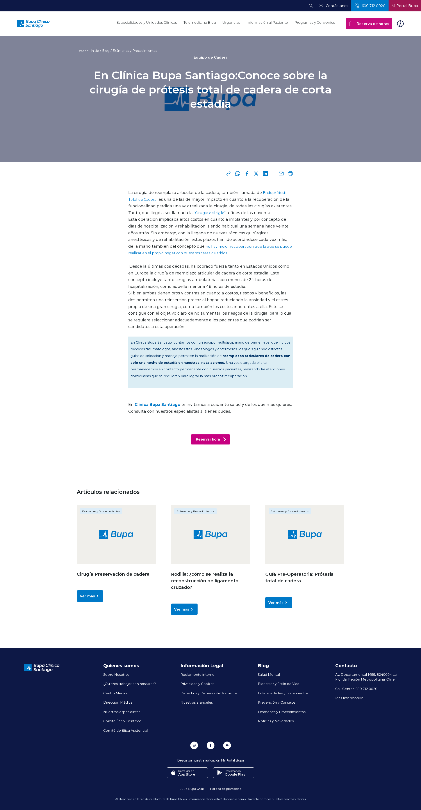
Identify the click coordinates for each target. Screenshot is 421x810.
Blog (105, 50)
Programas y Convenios (314, 22)
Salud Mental (269, 674)
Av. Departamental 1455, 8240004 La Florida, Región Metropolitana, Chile (366, 677)
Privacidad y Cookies (197, 683)
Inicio (95, 50)
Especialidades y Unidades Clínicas (146, 22)
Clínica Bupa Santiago (157, 404)
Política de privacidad (225, 788)
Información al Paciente (267, 22)
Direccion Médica (117, 702)
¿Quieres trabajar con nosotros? (129, 683)
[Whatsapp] (237, 173)
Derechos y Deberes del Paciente (208, 693)
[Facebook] (246, 173)
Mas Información (349, 698)
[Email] (281, 174)
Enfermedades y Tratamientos (283, 693)
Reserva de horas (373, 23)
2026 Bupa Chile (192, 788)
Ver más (87, 596)
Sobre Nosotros (116, 674)
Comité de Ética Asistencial (125, 730)
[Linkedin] (265, 173)
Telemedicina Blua (200, 22)
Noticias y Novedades (276, 721)
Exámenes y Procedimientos (135, 50)
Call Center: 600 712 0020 (356, 688)
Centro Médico (115, 693)
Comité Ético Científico (122, 721)
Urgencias (231, 22)
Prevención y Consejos (276, 702)
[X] (256, 173)
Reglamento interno (197, 674)
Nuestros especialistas (121, 712)
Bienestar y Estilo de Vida (278, 683)
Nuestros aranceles (196, 702)
